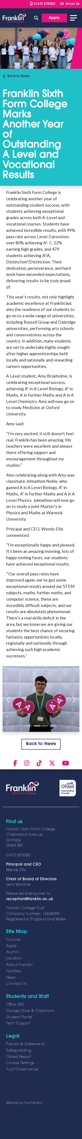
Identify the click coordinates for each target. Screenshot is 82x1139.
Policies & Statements (25, 1044)
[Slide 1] (29, 725)
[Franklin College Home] (14, 18)
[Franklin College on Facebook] (15, 763)
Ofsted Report (18, 1057)
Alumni (12, 952)
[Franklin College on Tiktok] (39, 763)
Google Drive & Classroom (30, 1011)
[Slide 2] (37, 725)
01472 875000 (44, 4)
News (18, 76)
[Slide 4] (53, 725)
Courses (13, 940)
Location (14, 958)
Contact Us (16, 984)
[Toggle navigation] (74, 18)
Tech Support (18, 1023)
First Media (33, 1103)
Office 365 (15, 1004)
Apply (11, 946)
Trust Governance (22, 1069)
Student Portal (19, 1017)
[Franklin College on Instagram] (27, 763)
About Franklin (19, 965)
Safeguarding (18, 1050)
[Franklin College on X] (52, 763)
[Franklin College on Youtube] (65, 763)
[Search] (36, 17)
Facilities (13, 971)
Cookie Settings (20, 1063)
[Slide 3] (45, 725)
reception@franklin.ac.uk (29, 899)
